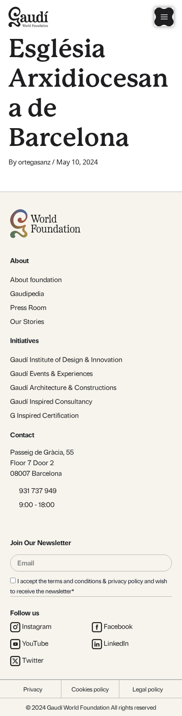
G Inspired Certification (44, 415)
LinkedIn (116, 643)
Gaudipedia (27, 293)
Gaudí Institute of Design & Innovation (66, 359)
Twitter (33, 660)
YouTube (35, 643)
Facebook (118, 626)
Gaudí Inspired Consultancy (51, 401)
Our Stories (27, 321)
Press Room (28, 307)
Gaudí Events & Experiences (51, 373)
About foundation (36, 279)
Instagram (37, 626)
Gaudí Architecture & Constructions (63, 387)
